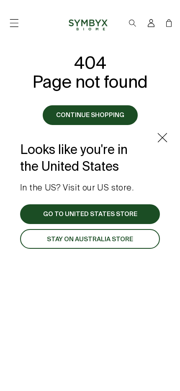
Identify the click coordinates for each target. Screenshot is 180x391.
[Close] (162, 137)
